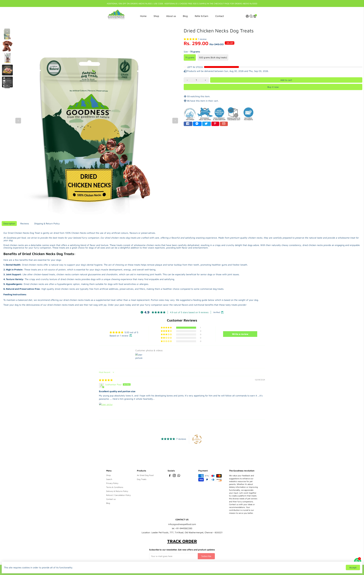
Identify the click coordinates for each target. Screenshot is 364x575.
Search (109, 479)
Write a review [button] (240, 334)
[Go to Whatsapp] (178, 476)
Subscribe (206, 556)
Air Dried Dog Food (145, 475)
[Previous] (7, 31)
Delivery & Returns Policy (117, 491)
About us (171, 16)
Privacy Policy (112, 483)
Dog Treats (141, 479)
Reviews (24, 223)
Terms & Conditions (114, 487)
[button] (191, 39)
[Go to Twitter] (206, 124)
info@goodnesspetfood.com (182, 524)
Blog (185, 16)
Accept (352, 567)
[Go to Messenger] (197, 124)
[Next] (7, 85)
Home (143, 16)
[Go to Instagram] (174, 476)
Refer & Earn (201, 16)
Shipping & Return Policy (47, 223)
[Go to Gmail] (224, 124)
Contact (219, 16)
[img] (106, 380)
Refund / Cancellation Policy (118, 495)
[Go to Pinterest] (215, 124)
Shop (156, 16)
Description (9, 223)
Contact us (111, 499)
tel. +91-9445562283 (182, 528)
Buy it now (273, 87)
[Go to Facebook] (188, 124)
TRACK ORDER (182, 541)
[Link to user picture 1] (106, 409)
